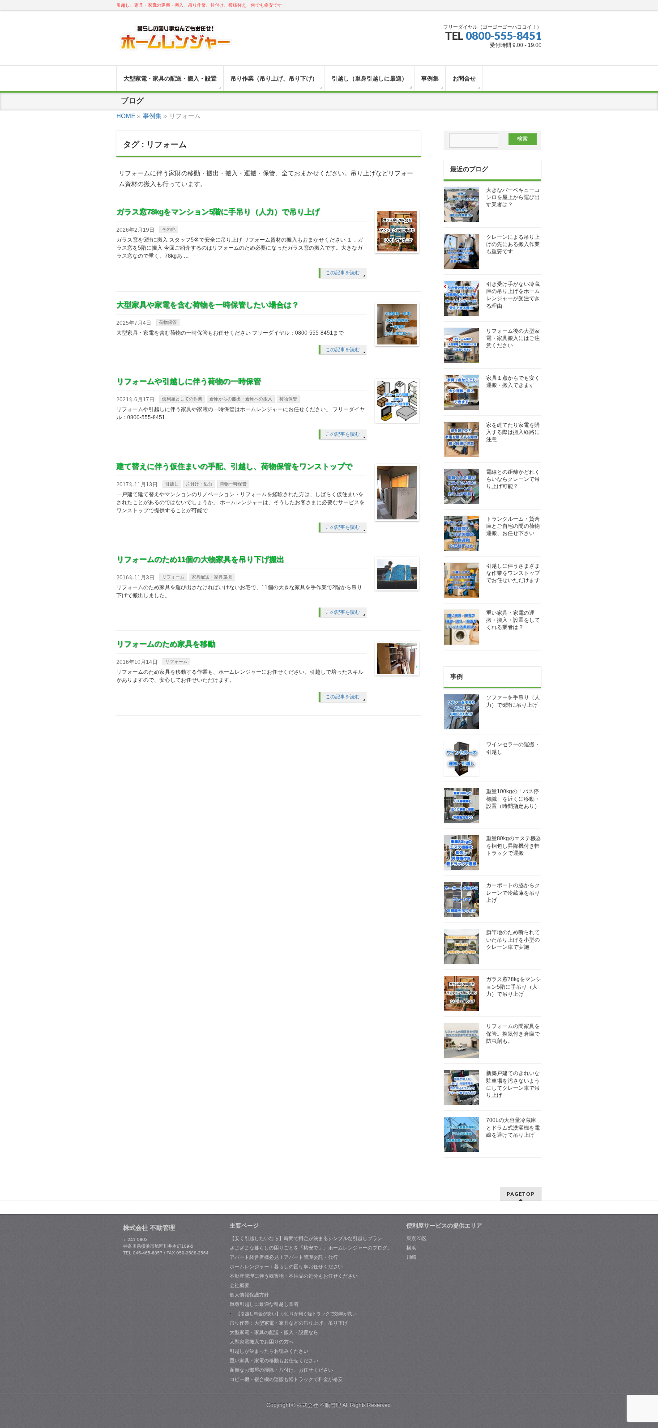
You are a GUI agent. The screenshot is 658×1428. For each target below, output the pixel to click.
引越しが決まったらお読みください (269, 1351)
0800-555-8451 (504, 35)
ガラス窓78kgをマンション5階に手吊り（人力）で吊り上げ (218, 212)
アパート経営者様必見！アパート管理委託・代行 (284, 1257)
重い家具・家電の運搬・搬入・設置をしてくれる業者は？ (513, 620)
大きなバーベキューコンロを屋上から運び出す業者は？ (513, 197)
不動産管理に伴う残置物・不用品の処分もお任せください (294, 1276)
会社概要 (239, 1285)
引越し (172, 483)
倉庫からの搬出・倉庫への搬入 (240, 398)
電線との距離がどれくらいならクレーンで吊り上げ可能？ (513, 479)
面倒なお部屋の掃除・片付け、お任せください (281, 1370)
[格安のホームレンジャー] (175, 42)
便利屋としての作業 (182, 398)
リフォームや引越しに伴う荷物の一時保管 (188, 381)
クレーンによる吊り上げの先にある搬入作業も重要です (513, 244)
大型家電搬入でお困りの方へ (262, 1341)
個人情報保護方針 (249, 1294)
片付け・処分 (199, 483)
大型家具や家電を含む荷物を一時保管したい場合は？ (207, 305)
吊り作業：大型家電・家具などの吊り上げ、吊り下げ (289, 1323)
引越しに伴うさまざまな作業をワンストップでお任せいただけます (513, 573)
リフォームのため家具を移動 (165, 644)
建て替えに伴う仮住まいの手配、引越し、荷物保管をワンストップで (234, 466)
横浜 (411, 1247)
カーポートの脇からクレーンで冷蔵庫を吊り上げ (513, 892)
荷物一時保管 (233, 483)
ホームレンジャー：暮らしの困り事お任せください (286, 1266)
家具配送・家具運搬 (212, 576)
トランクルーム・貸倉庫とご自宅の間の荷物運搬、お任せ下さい (513, 526)
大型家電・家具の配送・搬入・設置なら (274, 1332)
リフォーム (173, 576)
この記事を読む (342, 272)
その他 (168, 229)
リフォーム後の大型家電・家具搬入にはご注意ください (513, 338)
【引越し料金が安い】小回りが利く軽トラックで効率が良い (296, 1313)
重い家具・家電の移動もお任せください (274, 1360)
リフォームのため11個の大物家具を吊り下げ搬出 (200, 559)
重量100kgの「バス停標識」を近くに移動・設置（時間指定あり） (513, 798)
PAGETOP (521, 1194)
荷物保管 (168, 322)
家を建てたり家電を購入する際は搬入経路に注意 (513, 432)
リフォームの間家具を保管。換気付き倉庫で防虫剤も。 (513, 1033)
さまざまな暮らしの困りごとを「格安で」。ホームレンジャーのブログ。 (311, 1247)
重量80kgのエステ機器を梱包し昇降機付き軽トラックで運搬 (513, 845)
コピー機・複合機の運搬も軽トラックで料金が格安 (286, 1379)
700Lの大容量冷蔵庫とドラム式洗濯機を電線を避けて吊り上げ (513, 1127)
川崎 (411, 1257)
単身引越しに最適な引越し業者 (264, 1304)
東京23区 (416, 1238)
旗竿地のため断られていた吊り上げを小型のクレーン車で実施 (513, 939)
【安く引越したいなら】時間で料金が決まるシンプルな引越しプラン (306, 1238)
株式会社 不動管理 (319, 1405)
